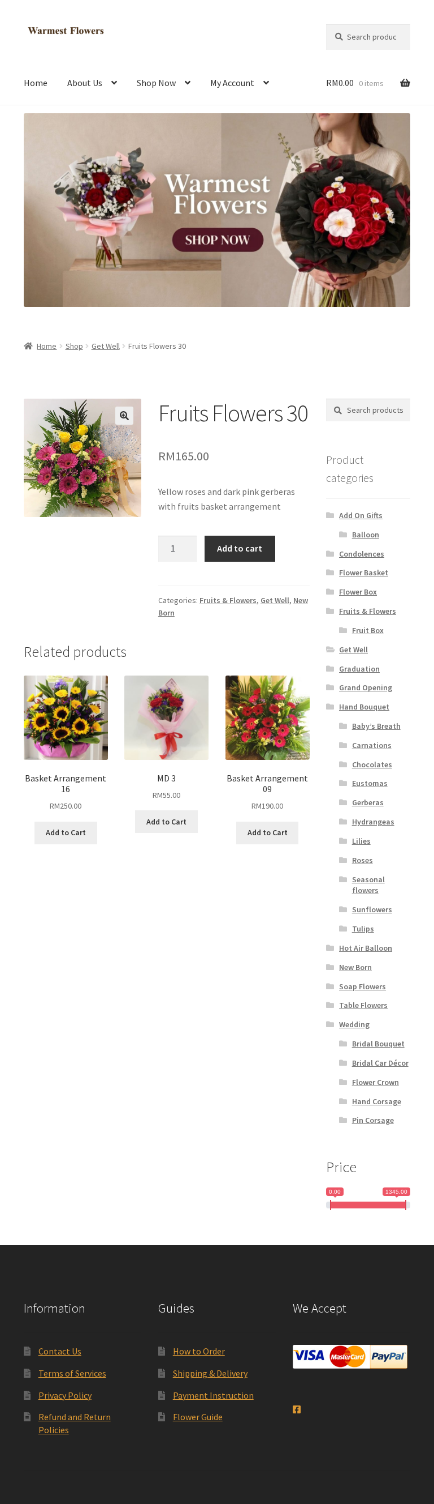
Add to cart (239, 548)
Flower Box (358, 592)
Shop (74, 346)
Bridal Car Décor (380, 1063)
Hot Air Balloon (365, 948)
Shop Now (156, 82)
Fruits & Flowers (228, 600)
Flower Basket (363, 572)
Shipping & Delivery (210, 1373)
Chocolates (372, 764)
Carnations (372, 745)
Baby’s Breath (376, 726)
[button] (124, 416)
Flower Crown (375, 1082)
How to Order (199, 1351)
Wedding (354, 1024)
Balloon (365, 534)
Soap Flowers (362, 986)
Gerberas (368, 802)
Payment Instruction (213, 1395)
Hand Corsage (376, 1101)
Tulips (363, 929)
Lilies (361, 841)
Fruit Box (368, 630)
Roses (362, 860)
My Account (232, 82)
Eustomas (370, 783)
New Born (355, 967)
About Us (84, 82)
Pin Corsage (373, 1120)
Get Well (106, 346)
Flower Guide (198, 1416)
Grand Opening (365, 687)
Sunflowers (372, 909)
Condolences (361, 554)
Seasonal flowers (368, 885)
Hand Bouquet (364, 707)
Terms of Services (72, 1373)
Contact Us (59, 1351)
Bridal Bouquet (378, 1044)
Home (35, 82)
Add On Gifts (361, 515)
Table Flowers (363, 1005)
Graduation (359, 669)
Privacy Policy (65, 1395)
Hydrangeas (373, 822)
